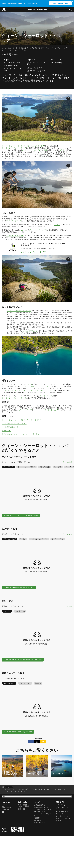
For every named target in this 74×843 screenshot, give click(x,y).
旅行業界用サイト (62, 811)
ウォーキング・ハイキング (26, 467)
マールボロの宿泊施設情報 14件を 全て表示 (19, 587)
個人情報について (40, 820)
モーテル (23, 539)
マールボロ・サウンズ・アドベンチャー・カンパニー (37, 390)
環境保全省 (6, 430)
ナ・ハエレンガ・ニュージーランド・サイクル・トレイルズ (22, 420)
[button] (4, 9)
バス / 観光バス (20, 611)
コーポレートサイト (63, 816)
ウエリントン (34, 71)
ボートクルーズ (8, 467)
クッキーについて (40, 823)
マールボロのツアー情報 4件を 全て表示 (18, 732)
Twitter (6, 805)
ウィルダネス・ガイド (10, 390)
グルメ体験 (57, 467)
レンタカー (7, 611)
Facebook (7, 810)
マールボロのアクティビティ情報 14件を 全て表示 (21, 515)
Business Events (61, 814)
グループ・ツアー (25, 683)
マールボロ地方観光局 (10, 427)
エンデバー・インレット (15, 235)
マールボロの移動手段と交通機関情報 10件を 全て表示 (23, 660)
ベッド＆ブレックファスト (39, 539)
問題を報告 (22, 809)
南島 (45, 150)
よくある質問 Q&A (40, 805)
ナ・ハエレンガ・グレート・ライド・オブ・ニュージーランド (23, 146)
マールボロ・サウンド (13, 221)
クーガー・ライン (45, 386)
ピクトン (32, 68)
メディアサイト (61, 805)
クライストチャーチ (36, 63)
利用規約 (37, 818)
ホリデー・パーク (57, 539)
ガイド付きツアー (9, 683)
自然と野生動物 (45, 467)
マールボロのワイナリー (31, 331)
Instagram (7, 807)
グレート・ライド (46, 396)
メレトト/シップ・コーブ (31, 150)
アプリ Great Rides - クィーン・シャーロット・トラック (20, 434)
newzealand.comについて (42, 807)
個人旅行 (38, 683)
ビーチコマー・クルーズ (29, 386)
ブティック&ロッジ (9, 539)
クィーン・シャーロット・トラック (14, 148)
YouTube (6, 812)
